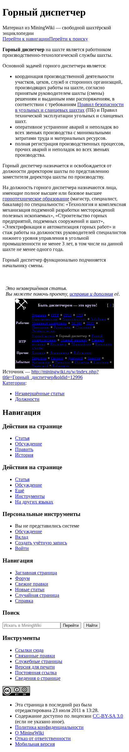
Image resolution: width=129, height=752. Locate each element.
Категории (14, 383)
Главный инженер (74, 340)
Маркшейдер (81, 344)
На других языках (34, 501)
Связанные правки (35, 655)
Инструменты (30, 496)
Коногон (94, 358)
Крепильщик (41, 362)
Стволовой (84, 327)
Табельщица (83, 353)
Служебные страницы (38, 661)
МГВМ (76, 323)
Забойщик (98, 319)
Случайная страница (37, 595)
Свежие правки (31, 584)
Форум (22, 578)
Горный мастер (43, 336)
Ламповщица (59, 353)
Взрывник (39, 315)
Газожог (57, 358)
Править (24, 449)
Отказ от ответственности (43, 738)
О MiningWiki (29, 732)
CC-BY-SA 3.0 (108, 716)
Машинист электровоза (49, 323)
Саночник (101, 362)
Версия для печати (35, 667)
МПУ (90, 323)
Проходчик (40, 327)
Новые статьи (29, 589)
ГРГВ (55, 315)
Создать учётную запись (41, 542)
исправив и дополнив (91, 294)
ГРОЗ (68, 315)
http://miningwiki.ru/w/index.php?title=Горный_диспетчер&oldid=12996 (51, 374)
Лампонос (62, 362)
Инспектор (58, 344)
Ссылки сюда (29, 650)
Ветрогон (39, 358)
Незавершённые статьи (39, 393)
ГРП (79, 315)
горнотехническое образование (36, 198)
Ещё (19, 490)
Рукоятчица (62, 327)
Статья (22, 438)
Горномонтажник (45, 319)
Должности (27, 399)
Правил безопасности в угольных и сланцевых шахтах (69, 107)
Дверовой (75, 358)
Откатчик (82, 362)
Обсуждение (28, 443)
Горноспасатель (74, 319)
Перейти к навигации (26, 39)
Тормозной (40, 366)
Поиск (11, 612)
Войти (22, 548)
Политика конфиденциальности (49, 727)
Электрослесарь (43, 331)
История (24, 455)
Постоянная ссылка (36, 672)
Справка (24, 600)
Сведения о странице (37, 678)
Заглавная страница (36, 572)
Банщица (38, 353)
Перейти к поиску (68, 39)
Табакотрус (61, 366)
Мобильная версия (35, 744)
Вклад (21, 537)
